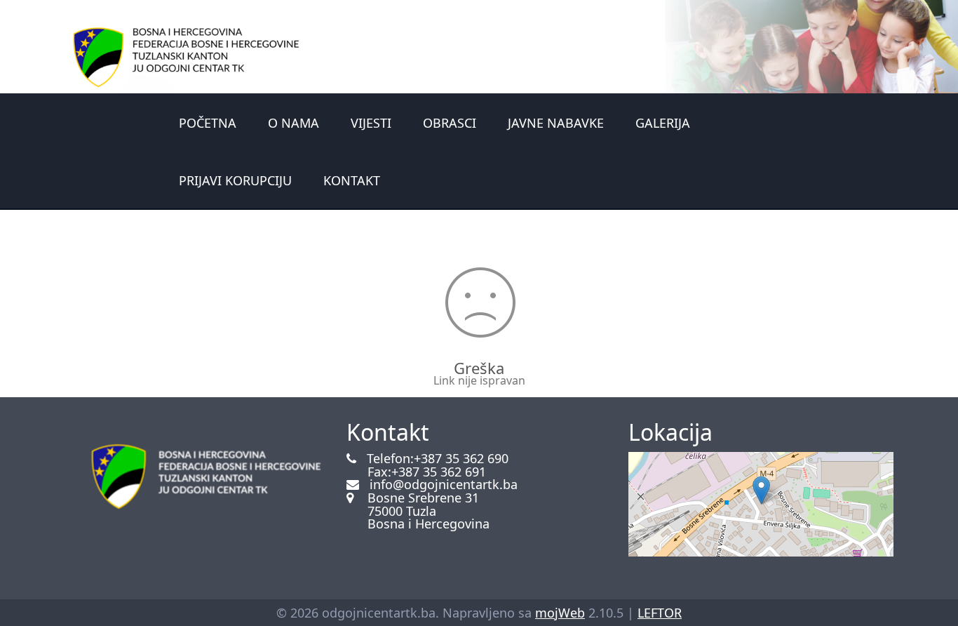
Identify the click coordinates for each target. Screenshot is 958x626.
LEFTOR (659, 612)
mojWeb (560, 612)
